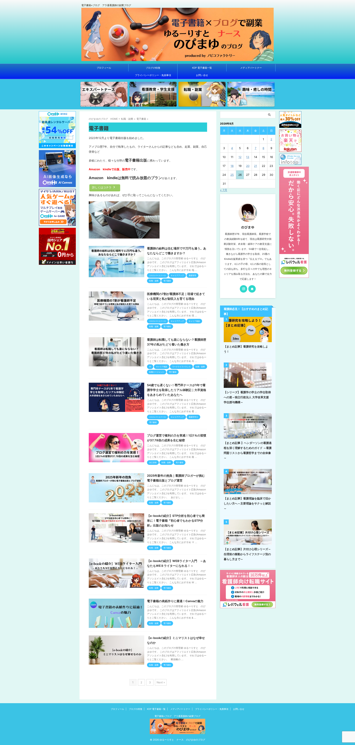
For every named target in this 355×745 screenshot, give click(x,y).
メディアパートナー (251, 67)
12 (240, 157)
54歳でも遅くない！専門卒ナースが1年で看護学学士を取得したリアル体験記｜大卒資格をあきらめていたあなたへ (176, 390)
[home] (252, 289)
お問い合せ (202, 75)
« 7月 (223, 190)
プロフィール (104, 67)
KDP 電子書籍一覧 (202, 67)
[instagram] (243, 289)
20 (247, 166)
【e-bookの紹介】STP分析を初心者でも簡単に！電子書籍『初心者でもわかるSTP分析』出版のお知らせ (176, 520)
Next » (161, 682)
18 (232, 166)
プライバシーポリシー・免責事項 (153, 75)
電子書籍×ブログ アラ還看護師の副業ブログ (177, 716)
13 (247, 157)
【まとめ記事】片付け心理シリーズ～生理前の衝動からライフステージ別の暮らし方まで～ (247, 554)
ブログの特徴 (153, 67)
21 (255, 166)
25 (232, 175)
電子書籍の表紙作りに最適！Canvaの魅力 (175, 601)
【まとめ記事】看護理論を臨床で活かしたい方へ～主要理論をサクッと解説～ (247, 503)
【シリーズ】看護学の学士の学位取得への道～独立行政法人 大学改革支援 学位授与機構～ (247, 397)
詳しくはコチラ (101, 187)
